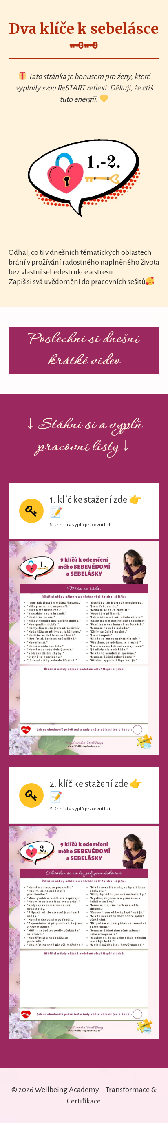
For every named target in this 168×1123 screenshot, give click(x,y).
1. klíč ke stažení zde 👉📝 (95, 506)
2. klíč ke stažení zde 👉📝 (96, 790)
